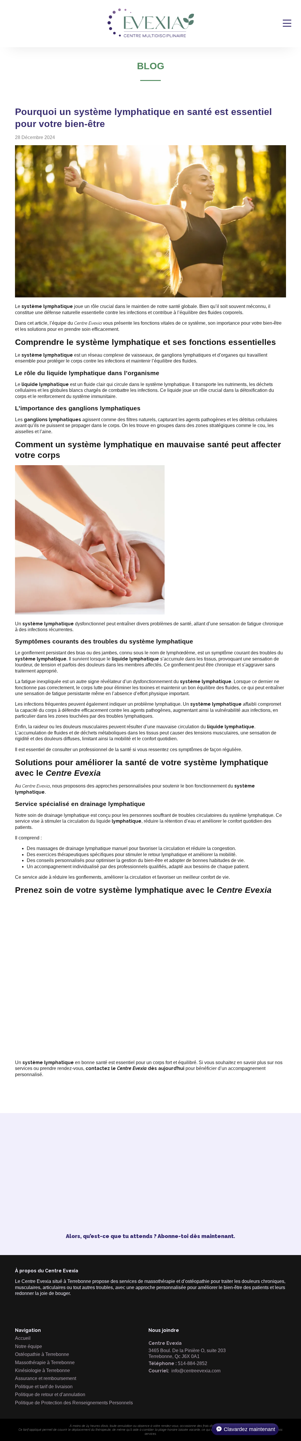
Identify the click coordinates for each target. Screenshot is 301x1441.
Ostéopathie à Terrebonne (42, 1354)
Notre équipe (28, 1346)
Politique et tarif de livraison (44, 1386)
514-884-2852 (192, 1363)
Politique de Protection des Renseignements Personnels (74, 1402)
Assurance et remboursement (45, 1378)
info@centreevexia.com (195, 1370)
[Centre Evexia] (151, 36)
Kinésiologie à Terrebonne (42, 1370)
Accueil (23, 1338)
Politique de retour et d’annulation (50, 1394)
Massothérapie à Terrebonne (45, 1362)
